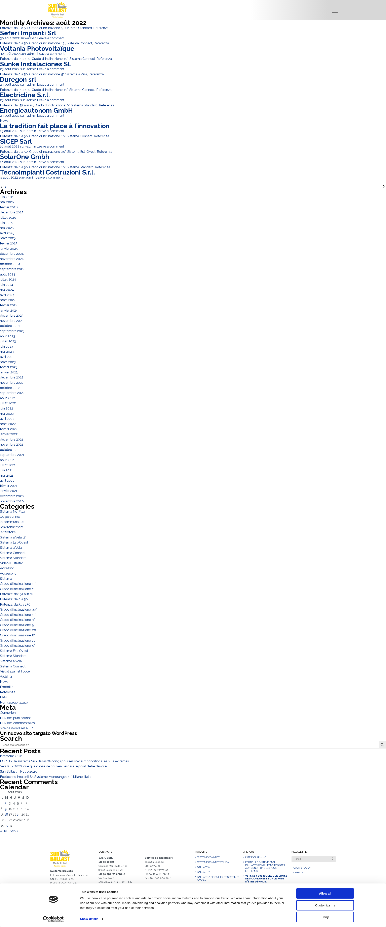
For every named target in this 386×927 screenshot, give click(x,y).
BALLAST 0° (203, 867)
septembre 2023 (12, 331)
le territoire (8, 532)
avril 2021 (7, 480)
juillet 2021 (7, 465)
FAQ (3, 697)
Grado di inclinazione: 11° (18, 589)
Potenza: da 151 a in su (16, 105)
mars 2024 (8, 300)
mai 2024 (7, 290)
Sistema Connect (79, 43)
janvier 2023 (9, 372)
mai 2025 (7, 228)
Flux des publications (15, 718)
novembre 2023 (12, 321)
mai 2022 (7, 414)
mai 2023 (7, 351)
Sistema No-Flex (12, 511)
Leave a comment (51, 38)
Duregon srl (18, 79)
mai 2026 (7, 202)
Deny (325, 917)
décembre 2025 (12, 212)
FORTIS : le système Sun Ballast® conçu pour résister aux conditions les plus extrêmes (64, 761)
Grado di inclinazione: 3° (17, 620)
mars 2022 (8, 424)
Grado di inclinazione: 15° (47, 43)
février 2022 (8, 429)
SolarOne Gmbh (24, 156)
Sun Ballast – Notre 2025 (18, 771)
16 (6, 814)
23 (6, 820)
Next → (196, 186)
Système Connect (208, 857)
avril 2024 (7, 295)
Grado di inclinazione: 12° (18, 584)
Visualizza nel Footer (15, 671)
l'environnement (12, 527)
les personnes (10, 517)
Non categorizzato (14, 702)
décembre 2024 (12, 254)
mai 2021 (6, 475)
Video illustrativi (11, 563)
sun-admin (28, 38)
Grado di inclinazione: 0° (52, 105)
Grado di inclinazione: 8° (17, 635)
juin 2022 (6, 408)
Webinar (6, 677)
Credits (298, 872)
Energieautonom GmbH (36, 110)
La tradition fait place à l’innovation (55, 126)
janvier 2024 (9, 310)
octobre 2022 (10, 388)
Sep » (14, 831)
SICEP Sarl (16, 141)
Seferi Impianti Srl (28, 33)
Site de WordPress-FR (16, 728)
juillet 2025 (8, 217)
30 (6, 825)
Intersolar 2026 (11, 756)
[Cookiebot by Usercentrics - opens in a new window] (53, 919)
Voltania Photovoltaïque (37, 48)
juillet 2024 (8, 279)
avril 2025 (7, 233)
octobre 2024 (10, 264)
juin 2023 (6, 346)
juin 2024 (6, 285)
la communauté (12, 522)
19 (19, 814)
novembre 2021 (11, 444)
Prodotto (6, 687)
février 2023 (8, 367)
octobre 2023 (10, 326)
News (4, 121)
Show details (89, 919)
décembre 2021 (11, 439)
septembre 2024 (12, 269)
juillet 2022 (8, 403)
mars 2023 (8, 362)
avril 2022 (7, 419)
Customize (322, 905)
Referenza (101, 28)
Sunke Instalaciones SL (36, 64)
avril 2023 (7, 357)
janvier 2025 (9, 248)
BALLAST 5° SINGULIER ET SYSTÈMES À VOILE (218, 878)
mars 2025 (8, 238)
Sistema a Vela (76, 74)
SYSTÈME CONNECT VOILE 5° (213, 862)
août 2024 (7, 274)
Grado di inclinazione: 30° (18, 609)
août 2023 (7, 336)
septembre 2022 (12, 393)
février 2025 (8, 243)
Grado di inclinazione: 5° (46, 28)
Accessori (7, 568)
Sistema (6, 579)
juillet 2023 (8, 341)
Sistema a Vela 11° (13, 537)
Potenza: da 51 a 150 (15, 59)
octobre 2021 (10, 450)
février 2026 (9, 207)
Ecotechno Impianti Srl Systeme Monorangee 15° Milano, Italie (45, 777)
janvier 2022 (9, 434)
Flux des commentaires (17, 723)
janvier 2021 (8, 491)
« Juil (3, 831)
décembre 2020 (12, 496)
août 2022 (7, 398)
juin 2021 (6, 470)
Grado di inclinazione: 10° (50, 59)
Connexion (8, 713)
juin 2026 (6, 197)
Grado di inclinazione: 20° (47, 152)
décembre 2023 (12, 315)
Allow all (325, 893)
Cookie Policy (302, 867)
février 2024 (9, 305)
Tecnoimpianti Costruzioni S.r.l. (47, 172)
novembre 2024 (12, 259)
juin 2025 (6, 223)
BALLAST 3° (203, 872)
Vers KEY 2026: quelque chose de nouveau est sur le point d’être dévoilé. (53, 766)
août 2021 (7, 460)
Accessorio (8, 573)
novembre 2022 (12, 383)
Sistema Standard (78, 28)
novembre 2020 (12, 501)
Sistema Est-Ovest (81, 152)
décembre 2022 (12, 377)
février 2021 (8, 486)
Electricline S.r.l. (25, 95)
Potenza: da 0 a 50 (14, 28)
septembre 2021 (12, 455)
